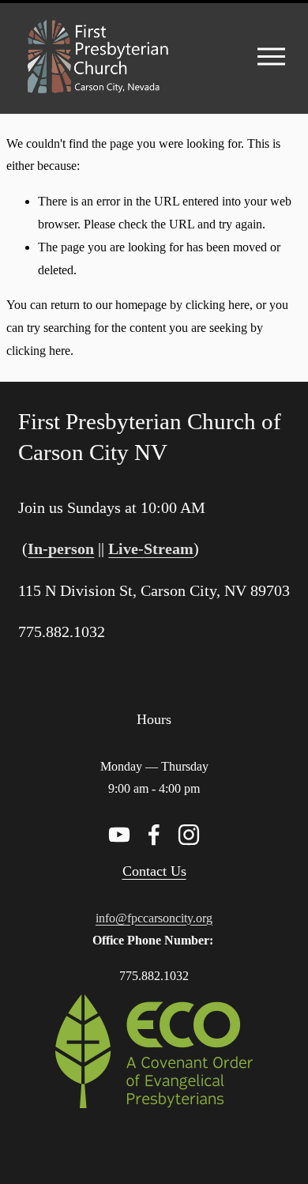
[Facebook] (154, 835)
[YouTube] (119, 835)
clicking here (218, 304)
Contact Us (154, 871)
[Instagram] (189, 835)
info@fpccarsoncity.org (154, 918)
